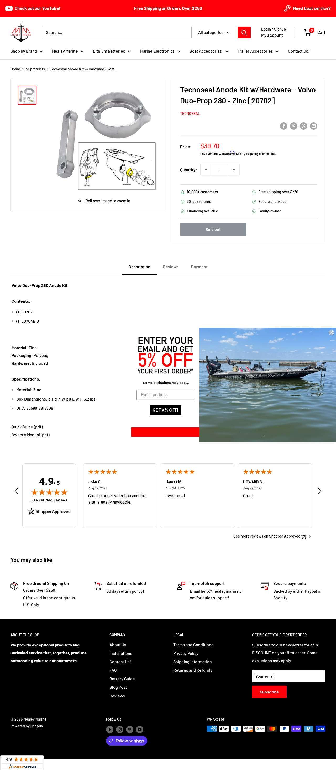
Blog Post (118, 687)
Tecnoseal (190, 113)
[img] (49, 492)
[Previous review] (16, 492)
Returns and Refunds (192, 669)
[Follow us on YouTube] (139, 729)
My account (272, 35)
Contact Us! (298, 50)
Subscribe (269, 691)
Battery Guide (122, 678)
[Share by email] (313, 125)
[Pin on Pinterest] (293, 125)
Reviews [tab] (170, 266)
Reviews (117, 695)
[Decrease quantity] (206, 169)
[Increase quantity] (233, 169)
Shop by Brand (23, 50)
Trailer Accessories (255, 50)
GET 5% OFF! (165, 410)
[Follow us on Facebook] (109, 729)
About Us (117, 644)
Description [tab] (139, 266)
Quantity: (188, 169)
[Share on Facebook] (283, 125)
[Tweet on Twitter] (303, 125)
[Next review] (320, 492)
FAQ (113, 669)
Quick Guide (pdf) (27, 426)
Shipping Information (192, 661)
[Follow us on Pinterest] (129, 729)
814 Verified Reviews (49, 500)
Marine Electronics (157, 50)
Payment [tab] (199, 266)
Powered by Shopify (26, 726)
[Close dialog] (331, 332)
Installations (120, 653)
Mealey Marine (65, 50)
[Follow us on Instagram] (119, 729)
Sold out (213, 229)
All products (35, 69)
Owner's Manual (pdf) (31, 434)
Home (15, 69)
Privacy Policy (185, 653)
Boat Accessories (206, 50)
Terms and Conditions (193, 644)
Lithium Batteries (109, 50)
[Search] (244, 32)
